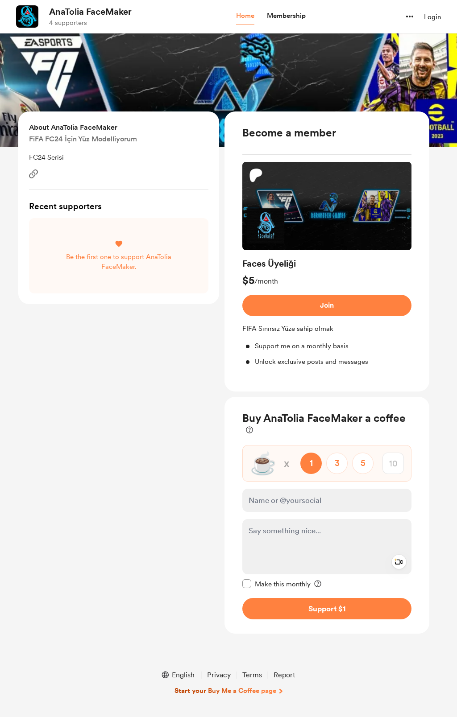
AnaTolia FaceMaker (90, 11)
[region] (326, 251)
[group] (326, 264)
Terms (252, 675)
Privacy (219, 675)
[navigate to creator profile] (27, 16)
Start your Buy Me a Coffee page (225, 691)
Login (432, 17)
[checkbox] (276, 583)
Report (284, 675)
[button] (245, 16)
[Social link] (33, 173)
